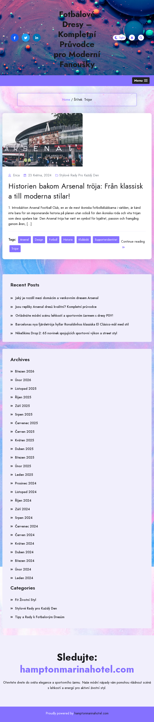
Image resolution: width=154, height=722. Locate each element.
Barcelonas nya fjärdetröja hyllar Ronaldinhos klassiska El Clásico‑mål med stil (72, 324)
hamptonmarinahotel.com (91, 713)
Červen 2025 (24, 431)
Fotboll (53, 240)
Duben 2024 (24, 552)
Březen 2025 (24, 457)
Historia (68, 240)
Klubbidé (84, 240)
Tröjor (15, 249)
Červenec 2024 (26, 526)
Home (66, 99)
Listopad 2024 (25, 492)
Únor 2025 (23, 466)
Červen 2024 (24, 535)
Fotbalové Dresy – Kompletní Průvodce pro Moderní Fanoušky (77, 39)
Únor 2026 (23, 380)
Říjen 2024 (23, 500)
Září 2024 (22, 509)
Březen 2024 (24, 560)
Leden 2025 (24, 474)
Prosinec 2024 (25, 483)
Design (39, 240)
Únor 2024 (23, 569)
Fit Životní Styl (25, 599)
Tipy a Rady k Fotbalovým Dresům (39, 617)
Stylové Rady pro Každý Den (79, 175)
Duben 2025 (24, 449)
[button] (141, 80)
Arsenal (24, 240)
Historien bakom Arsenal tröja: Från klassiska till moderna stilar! (75, 191)
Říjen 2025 (23, 397)
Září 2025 (22, 406)
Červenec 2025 (26, 423)
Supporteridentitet (106, 240)
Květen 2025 (24, 440)
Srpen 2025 (23, 414)
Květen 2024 (24, 543)
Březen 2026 (24, 371)
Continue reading (133, 241)
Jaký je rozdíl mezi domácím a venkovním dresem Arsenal (56, 298)
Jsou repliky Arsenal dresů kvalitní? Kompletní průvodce (55, 306)
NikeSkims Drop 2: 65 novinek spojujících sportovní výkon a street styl (66, 333)
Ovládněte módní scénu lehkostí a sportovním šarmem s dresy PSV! (64, 315)
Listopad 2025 (25, 388)
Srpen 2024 (23, 517)
